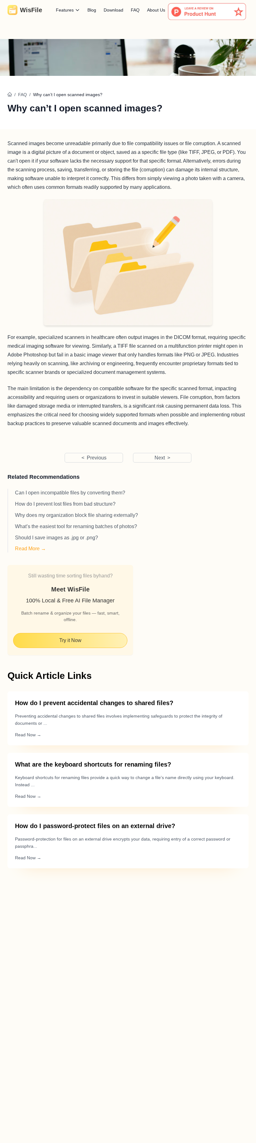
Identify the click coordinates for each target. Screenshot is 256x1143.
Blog (91, 9)
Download (113, 9)
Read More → (30, 548)
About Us (156, 9)
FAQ (135, 9)
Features (65, 9)
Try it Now (70, 640)
